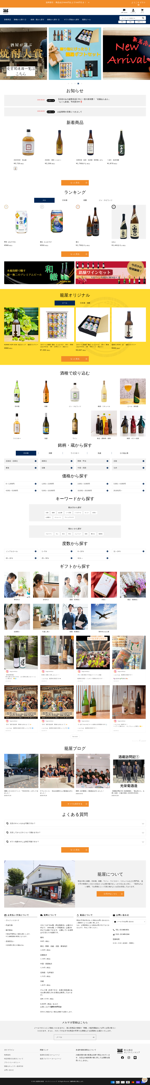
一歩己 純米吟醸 (113, 160)
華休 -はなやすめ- (10, 242)
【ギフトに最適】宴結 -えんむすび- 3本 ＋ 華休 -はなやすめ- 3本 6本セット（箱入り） (92, 345)
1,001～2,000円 (48, 484)
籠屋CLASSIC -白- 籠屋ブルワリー (124, 344)
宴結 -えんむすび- (46, 242)
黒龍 (130, 21)
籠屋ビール (140, 21)
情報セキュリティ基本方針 (13, 1066)
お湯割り (48, 517)
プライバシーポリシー (12, 1062)
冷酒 (47, 512)
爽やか (93, 534)
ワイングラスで (69, 517)
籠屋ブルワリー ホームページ (50, 1058)
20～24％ (9, 558)
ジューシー (78, 534)
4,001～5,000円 (12, 490)
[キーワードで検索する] (143, 18)
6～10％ (81, 551)
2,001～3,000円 (84, 484)
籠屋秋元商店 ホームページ (50, 1055)
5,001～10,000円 (48, 490)
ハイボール (78, 512)
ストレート (58, 517)
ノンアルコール (12, 551)
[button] (20, 19)
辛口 (69, 534)
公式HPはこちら (110, 894)
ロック (87, 512)
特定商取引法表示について (13, 1058)
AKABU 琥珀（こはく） (53, 160)
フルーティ (49, 534)
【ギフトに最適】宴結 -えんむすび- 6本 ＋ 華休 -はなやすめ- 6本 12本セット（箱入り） (56, 345)
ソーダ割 (68, 512)
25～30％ (45, 558)
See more (75, 736)
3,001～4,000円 (120, 484)
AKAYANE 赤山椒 (20, 160)
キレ (57, 534)
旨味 (86, 534)
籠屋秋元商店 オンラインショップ (46, 1081)
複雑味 (101, 534)
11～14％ (117, 551)
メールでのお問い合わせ (124, 922)
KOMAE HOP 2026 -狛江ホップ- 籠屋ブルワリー (21, 344)
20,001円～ (118, 490)
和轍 (122, 21)
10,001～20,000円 (85, 490)
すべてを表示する (75, 804)
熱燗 (53, 512)
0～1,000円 (10, 484)
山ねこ (114, 242)
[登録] (93, 1037)
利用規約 (7, 1055)
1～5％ (44, 551)
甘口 (63, 534)
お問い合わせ (9, 1070)
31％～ (80, 558)
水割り (94, 512)
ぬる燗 (60, 512)
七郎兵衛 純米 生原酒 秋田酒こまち (89, 160)
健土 (77, 242)
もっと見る (75, 183)
